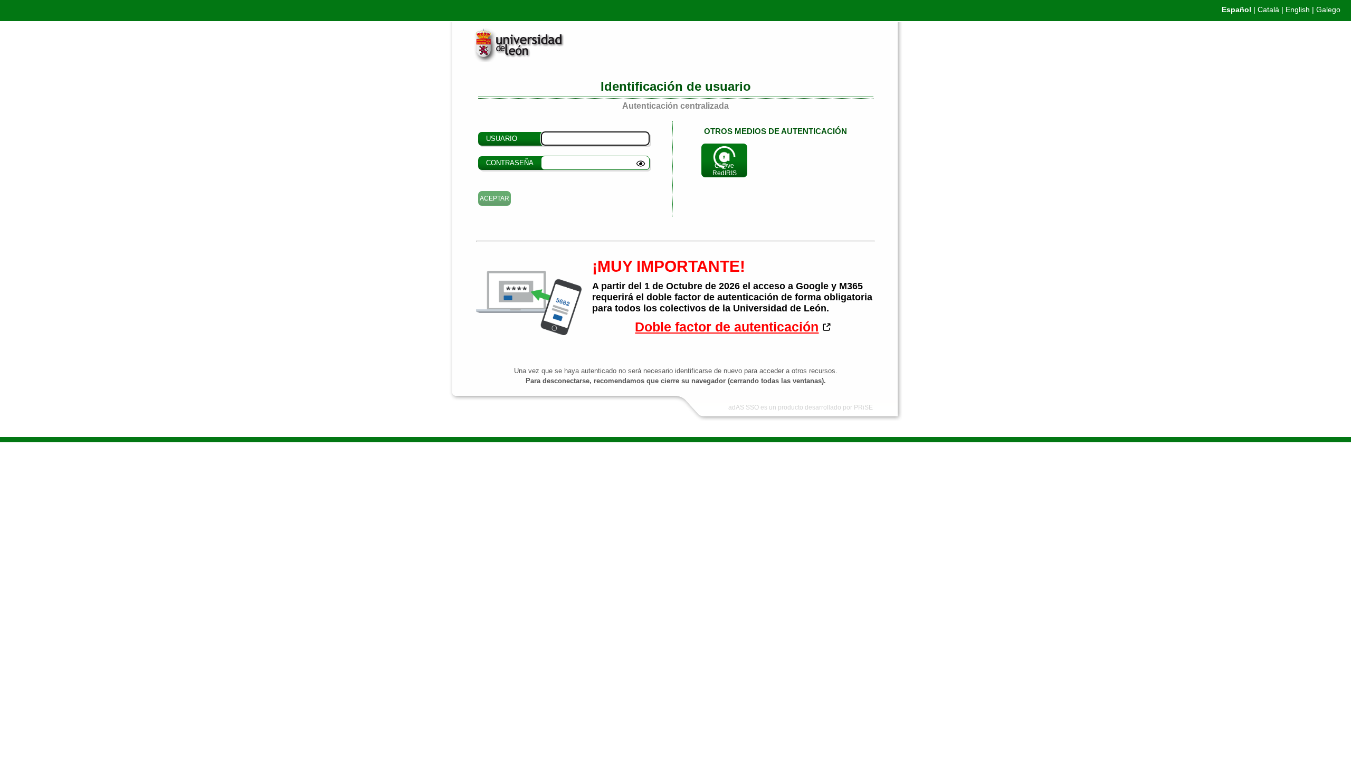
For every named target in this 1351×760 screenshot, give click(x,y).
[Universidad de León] (510, 59)
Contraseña (510, 163)
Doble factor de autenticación (727, 326)
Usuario (501, 138)
